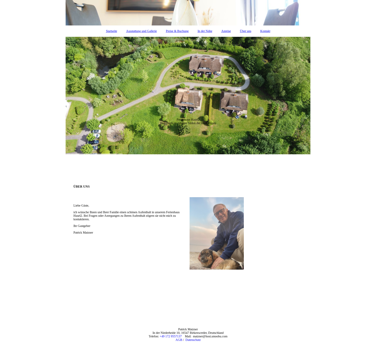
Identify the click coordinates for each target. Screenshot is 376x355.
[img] (188, 12)
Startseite (111, 31)
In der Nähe (205, 31)
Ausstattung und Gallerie (141, 31)
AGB (178, 339)
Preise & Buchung (177, 31)
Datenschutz (193, 339)
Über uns (245, 31)
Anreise (226, 31)
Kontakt (265, 31)
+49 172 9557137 (171, 336)
